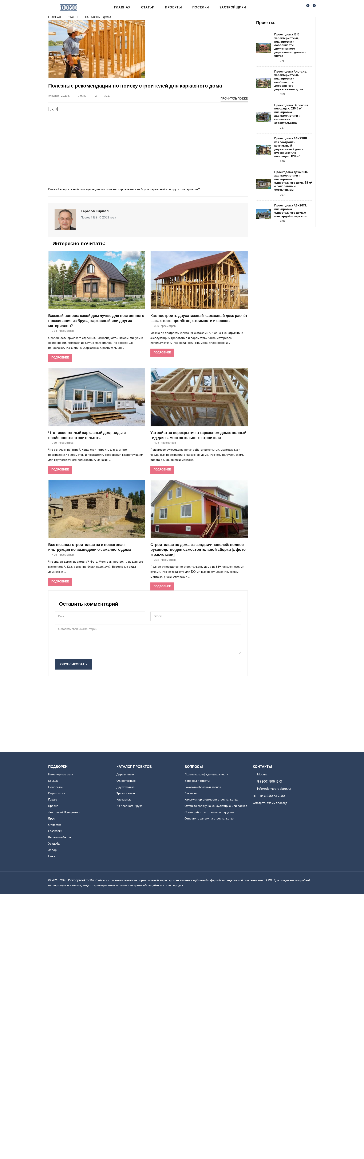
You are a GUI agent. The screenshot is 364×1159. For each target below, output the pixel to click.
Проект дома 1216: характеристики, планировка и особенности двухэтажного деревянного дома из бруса (290, 45)
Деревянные (125, 774)
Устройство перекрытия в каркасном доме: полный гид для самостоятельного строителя (198, 435)
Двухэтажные (125, 787)
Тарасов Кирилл (95, 211)
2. (96, 96)
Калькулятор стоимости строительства (211, 799)
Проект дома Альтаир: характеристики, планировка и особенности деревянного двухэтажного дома (290, 80)
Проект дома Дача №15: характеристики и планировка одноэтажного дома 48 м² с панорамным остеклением (293, 180)
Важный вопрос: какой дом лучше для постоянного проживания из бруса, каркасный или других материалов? (96, 321)
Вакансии (191, 793)
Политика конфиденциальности (206, 774)
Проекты (173, 7)
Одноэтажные (126, 781)
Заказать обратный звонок (203, 787)
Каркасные (123, 799)
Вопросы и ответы (197, 781)
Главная (122, 7)
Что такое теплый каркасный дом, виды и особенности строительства (87, 435)
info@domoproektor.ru (274, 789)
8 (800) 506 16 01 (269, 781)
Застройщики (232, 7)
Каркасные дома (98, 17)
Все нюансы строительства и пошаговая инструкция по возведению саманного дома (89, 547)
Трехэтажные (125, 793)
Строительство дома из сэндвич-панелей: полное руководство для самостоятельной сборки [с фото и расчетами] (198, 550)
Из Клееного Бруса (129, 806)
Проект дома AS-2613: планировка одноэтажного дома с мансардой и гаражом (290, 211)
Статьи (148, 7)
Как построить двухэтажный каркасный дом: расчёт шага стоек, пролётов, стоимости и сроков (199, 318)
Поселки (200, 7)
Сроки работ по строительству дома (209, 812)
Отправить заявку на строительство (209, 818)
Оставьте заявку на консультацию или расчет (216, 806)
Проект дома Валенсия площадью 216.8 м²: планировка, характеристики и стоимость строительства (291, 114)
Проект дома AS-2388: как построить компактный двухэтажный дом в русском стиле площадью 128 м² (291, 147)
